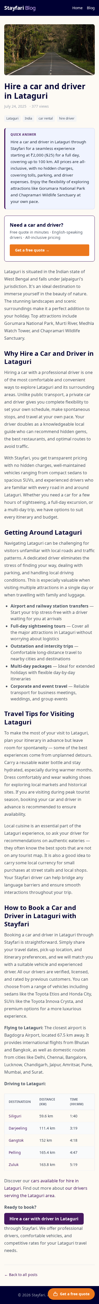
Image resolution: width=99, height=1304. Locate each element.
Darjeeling (18, 1128)
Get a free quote (74, 1293)
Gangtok (16, 1140)
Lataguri (12, 118)
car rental (46, 118)
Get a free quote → (32, 250)
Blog (91, 7)
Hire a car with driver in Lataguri (44, 1219)
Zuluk (13, 1164)
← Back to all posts (20, 1274)
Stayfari (20, 7)
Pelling (15, 1152)
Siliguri (15, 1115)
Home (77, 7)
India (28, 118)
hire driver (66, 118)
